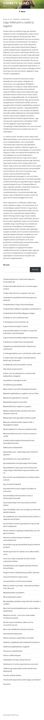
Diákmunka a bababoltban (13, 448)
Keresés (6, 265)
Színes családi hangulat (12, 655)
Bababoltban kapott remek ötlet (15, 402)
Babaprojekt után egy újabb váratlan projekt (19, 418)
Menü (23, 11)
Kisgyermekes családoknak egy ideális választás (21, 573)
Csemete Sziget (16, 3)
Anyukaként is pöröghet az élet (14, 380)
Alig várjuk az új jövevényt (13, 369)
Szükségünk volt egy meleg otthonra (17, 660)
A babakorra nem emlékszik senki (15, 318)
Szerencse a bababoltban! (13, 651)
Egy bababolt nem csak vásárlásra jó (16, 459)
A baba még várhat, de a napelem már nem (19, 293)
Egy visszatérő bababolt (12, 484)
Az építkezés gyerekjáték (12, 385)
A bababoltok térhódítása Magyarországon (19, 313)
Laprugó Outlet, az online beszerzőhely (17, 581)
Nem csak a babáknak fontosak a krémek (18, 629)
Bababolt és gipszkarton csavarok (15, 398)
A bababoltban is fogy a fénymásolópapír (18, 305)
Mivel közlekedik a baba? (12, 597)
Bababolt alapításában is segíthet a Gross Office (21, 393)
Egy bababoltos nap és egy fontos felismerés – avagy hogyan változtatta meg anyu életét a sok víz (21, 470)
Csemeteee (25, 19)
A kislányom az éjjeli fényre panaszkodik (18, 342)
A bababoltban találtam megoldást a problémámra (22, 309)
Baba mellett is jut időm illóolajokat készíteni (20, 389)
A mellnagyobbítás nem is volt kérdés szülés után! (22, 353)
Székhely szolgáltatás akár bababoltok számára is (21, 642)
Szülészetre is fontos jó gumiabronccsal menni (20, 664)
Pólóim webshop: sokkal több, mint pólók (18, 638)
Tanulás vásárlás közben (12, 675)
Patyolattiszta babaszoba (12, 634)
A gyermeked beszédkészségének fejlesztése (20, 338)
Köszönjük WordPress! (11, 715)
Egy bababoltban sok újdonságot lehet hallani (20, 463)
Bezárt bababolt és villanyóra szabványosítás (20, 429)
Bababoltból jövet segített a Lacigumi (17, 406)
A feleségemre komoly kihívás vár (16, 322)
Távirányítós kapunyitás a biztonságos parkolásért (22, 680)
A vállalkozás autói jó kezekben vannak (17, 365)
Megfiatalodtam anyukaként (13, 593)
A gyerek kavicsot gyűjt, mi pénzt (15, 326)
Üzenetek (6, 684)
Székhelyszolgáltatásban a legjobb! (16, 647)
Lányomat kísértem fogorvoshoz (15, 577)
